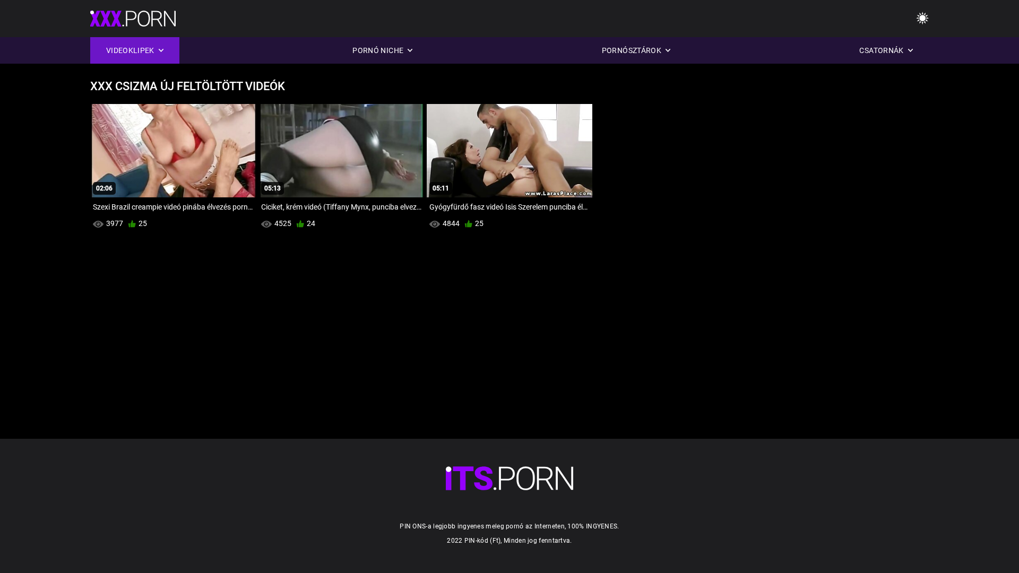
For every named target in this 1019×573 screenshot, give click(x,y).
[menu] (922, 18)
